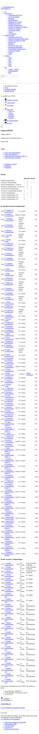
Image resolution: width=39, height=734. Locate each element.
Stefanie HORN (9, 91)
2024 (9, 61)
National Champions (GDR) (16, 40)
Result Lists (11, 42)
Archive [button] (7, 56)
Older (10, 66)
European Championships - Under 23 (9, 429)
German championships (8, 564)
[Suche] (1, 78)
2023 (9, 62)
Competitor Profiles (14, 30)
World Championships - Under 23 (9, 423)
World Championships (9, 269)
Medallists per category (15, 22)
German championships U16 (8, 618)
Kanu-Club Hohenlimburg (12, 152)
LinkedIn (11, 114)
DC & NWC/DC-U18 (15, 45)
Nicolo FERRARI (29, 374)
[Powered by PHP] (10, 724)
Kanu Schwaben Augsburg (13, 158)
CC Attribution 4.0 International (10, 719)
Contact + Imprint (13, 69)
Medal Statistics (13, 20)
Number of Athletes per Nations (17, 27)
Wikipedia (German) (11, 164)
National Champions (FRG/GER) (18, 39)
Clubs (10, 54)
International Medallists (15, 47)
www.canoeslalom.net (7, 708)
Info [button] (6, 67)
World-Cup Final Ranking (8, 211)
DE (6, 12)
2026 (9, 57)
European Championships (9, 215)
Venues (10, 32)
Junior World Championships (9, 518)
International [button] (8, 13)
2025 (9, 59)
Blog (9, 73)
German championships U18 (8, 595)
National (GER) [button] (9, 35)
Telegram (11, 118)
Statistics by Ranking (14, 29)
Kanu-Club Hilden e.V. (11, 154)
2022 (9, 64)
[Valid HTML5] (10, 726)
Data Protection (13, 71)
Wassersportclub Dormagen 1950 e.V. (16, 156)
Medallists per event (14, 23)
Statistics (11, 44)
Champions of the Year (15, 15)
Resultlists (11, 18)
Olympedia (8, 167)
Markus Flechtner (19, 708)
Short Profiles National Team (17, 49)
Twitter (10, 113)
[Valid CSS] (8, 727)
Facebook (11, 116)
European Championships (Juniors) (9, 508)
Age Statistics (12, 34)
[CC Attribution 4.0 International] (4, 712)
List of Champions (13, 17)
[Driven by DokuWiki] (12, 729)
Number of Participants (15, 25)
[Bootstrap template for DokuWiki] (15, 722)
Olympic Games (8, 236)
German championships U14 (8, 653)
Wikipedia (8, 166)
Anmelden (6, 698)
